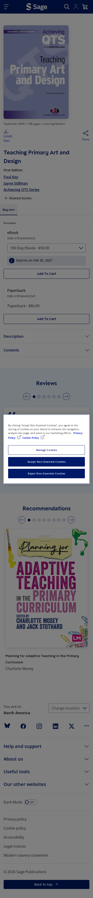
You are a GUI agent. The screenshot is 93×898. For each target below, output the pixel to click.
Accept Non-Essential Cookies (47, 461)
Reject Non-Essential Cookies (46, 473)
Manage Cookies (46, 450)
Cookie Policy (31, 437)
